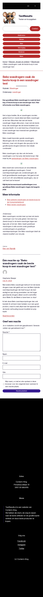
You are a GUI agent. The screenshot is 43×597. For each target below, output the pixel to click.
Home (5, 62)
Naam (5, 354)
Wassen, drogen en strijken (19, 62)
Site (4, 372)
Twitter (21, 548)
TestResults (25, 16)
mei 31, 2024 (7, 281)
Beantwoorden (9, 316)
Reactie (6, 332)
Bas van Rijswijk (9, 248)
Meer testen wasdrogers (16, 205)
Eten (21, 43)
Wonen (21, 39)
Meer (21, 56)
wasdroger (16, 92)
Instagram (21, 545)
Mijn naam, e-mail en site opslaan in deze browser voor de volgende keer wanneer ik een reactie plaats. (21, 383)
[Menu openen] (28, 6)
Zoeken (35, 29)
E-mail (5, 363)
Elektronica (21, 35)
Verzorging (21, 48)
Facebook (21, 541)
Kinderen (21, 52)
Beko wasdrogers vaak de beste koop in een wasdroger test (20, 80)
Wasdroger (35, 62)
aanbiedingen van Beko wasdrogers (24, 158)
